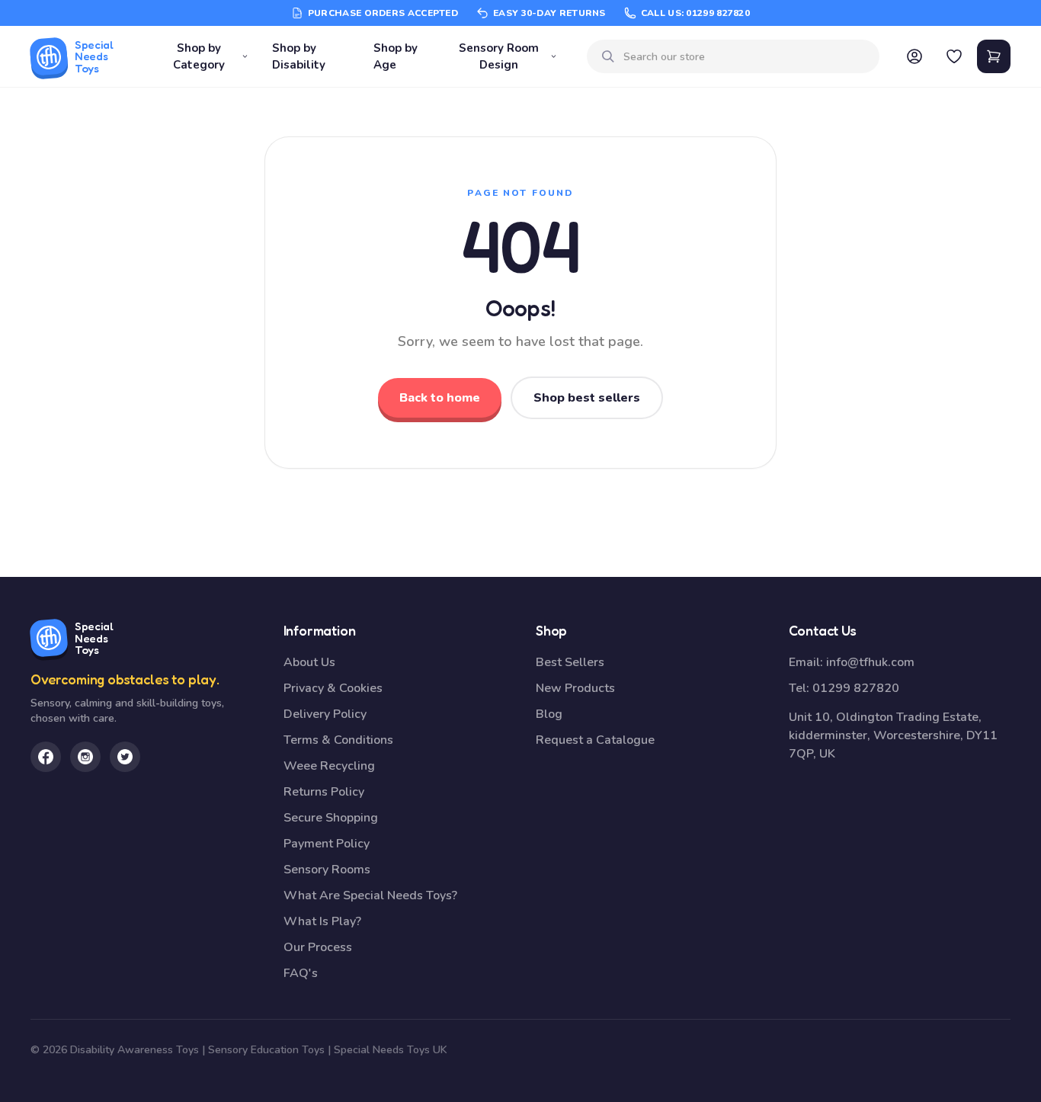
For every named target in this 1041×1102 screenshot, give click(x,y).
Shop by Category (199, 56)
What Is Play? (322, 921)
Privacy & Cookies (333, 688)
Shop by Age (395, 56)
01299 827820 (855, 688)
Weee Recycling (329, 766)
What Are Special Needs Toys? (370, 895)
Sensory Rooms (326, 869)
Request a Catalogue (595, 740)
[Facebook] (45, 757)
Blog (549, 714)
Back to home (439, 397)
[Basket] (994, 56)
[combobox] (745, 57)
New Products (575, 688)
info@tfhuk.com (870, 662)
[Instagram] (85, 757)
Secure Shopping (330, 817)
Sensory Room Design (499, 56)
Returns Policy (323, 791)
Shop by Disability (298, 56)
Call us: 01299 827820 (695, 13)
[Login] (914, 56)
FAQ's (300, 973)
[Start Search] (608, 56)
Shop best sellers (586, 397)
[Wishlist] (954, 56)
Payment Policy (326, 843)
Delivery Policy (325, 714)
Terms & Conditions (338, 740)
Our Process (317, 947)
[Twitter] (125, 757)
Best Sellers (570, 662)
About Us (309, 662)
